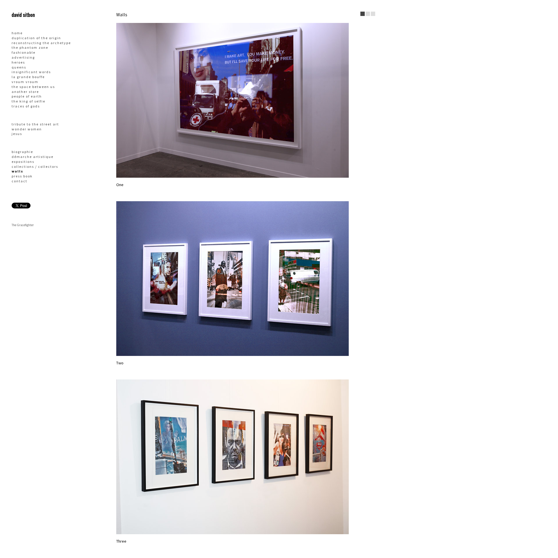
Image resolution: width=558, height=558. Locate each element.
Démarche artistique (32, 156)
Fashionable (23, 52)
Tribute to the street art (35, 124)
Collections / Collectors (35, 166)
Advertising (23, 57)
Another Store (25, 91)
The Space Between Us (33, 86)
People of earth (27, 96)
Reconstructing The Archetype (41, 43)
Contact (19, 181)
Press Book (22, 176)
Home (17, 33)
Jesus (17, 134)
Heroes (18, 62)
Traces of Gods (26, 106)
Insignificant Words (31, 72)
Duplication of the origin (36, 38)
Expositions (23, 161)
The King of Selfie (28, 101)
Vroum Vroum (25, 82)
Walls (17, 171)
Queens (19, 67)
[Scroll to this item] (362, 14)
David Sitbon (23, 14)
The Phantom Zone (30, 47)
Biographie (22, 152)
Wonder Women (27, 129)
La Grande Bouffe (28, 77)
